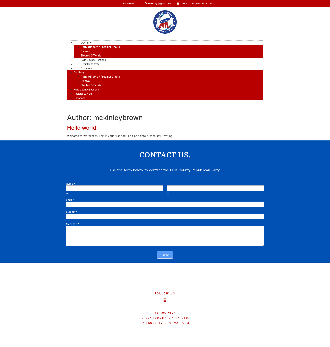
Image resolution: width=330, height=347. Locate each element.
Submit (165, 255)
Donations (86, 68)
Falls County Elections (86, 89)
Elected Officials (91, 55)
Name (70, 183)
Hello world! (82, 127)
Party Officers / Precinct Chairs (100, 47)
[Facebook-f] (165, 300)
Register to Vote (83, 93)
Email (70, 199)
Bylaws (85, 51)
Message (72, 224)
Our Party (86, 42)
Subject (71, 212)
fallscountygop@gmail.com (165, 323)
